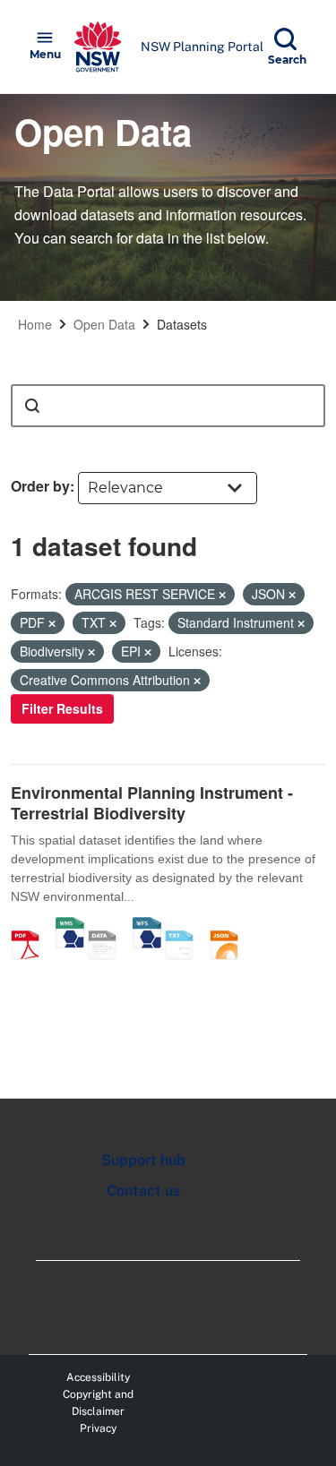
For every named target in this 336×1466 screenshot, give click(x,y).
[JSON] (230, 926)
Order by (40, 486)
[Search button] (32, 405)
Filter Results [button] (62, 708)
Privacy (98, 1428)
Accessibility (98, 1377)
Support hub (143, 1160)
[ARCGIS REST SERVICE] (108, 926)
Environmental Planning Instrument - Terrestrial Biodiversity (152, 803)
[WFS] (147, 926)
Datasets (182, 324)
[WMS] (70, 926)
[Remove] (222, 594)
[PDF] (31, 926)
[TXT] (185, 926)
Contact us (143, 1190)
